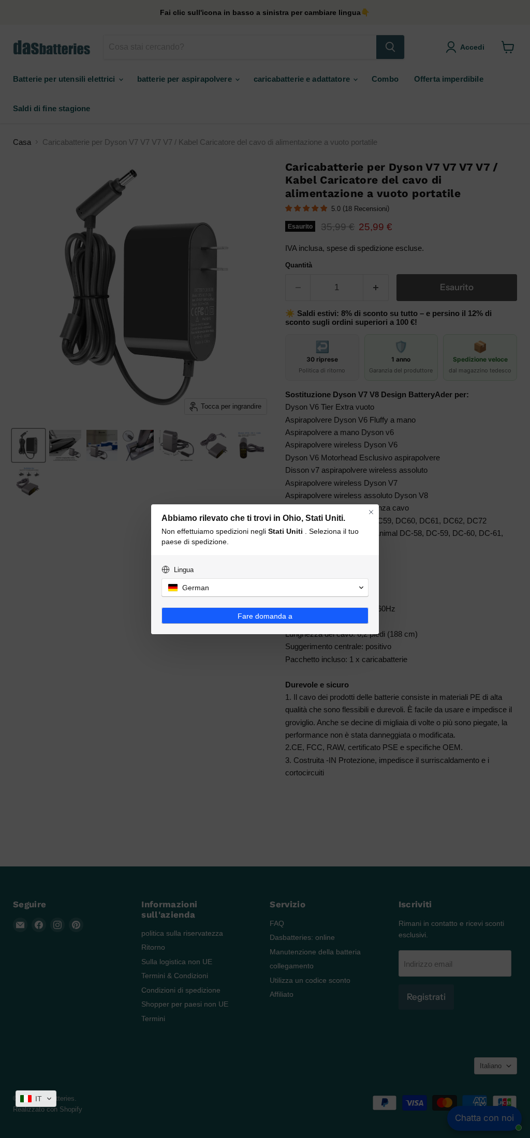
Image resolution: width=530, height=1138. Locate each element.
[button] (36, 1098)
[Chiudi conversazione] (371, 512)
